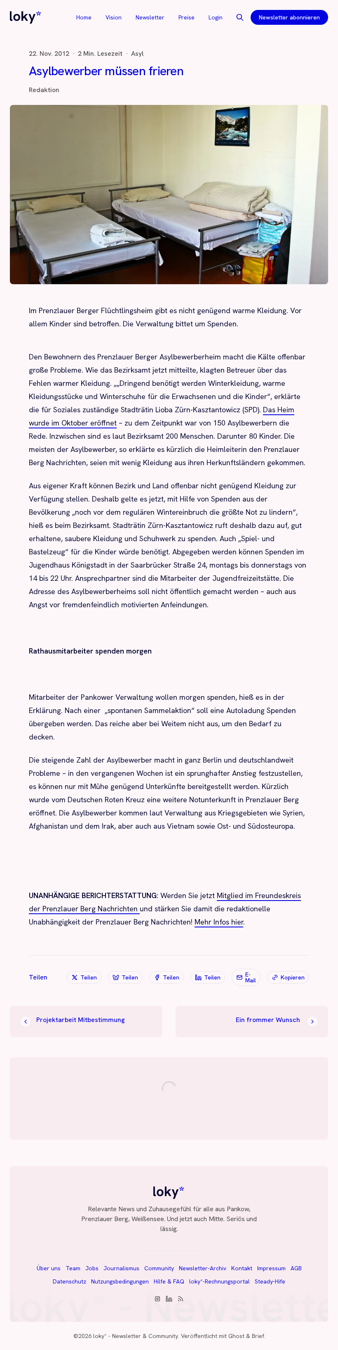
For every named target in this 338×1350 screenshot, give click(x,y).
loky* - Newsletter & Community (135, 1336)
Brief (258, 1336)
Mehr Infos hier (219, 922)
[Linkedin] (169, 1298)
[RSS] (180, 1298)
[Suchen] (239, 17)
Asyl (137, 53)
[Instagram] (157, 1298)
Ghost (236, 1336)
